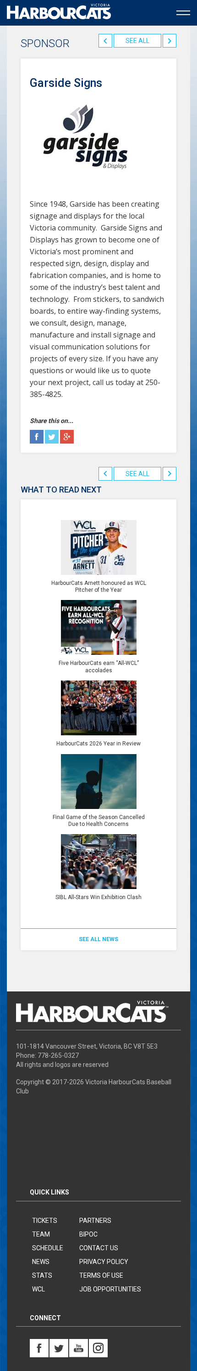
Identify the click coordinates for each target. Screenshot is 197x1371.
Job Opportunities (110, 1289)
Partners (95, 1220)
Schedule (47, 1248)
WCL (38, 1289)
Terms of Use (101, 1275)
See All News (98, 939)
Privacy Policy (103, 1261)
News (40, 1261)
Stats (42, 1275)
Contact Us (98, 1248)
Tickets (44, 1220)
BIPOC (88, 1234)
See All (137, 40)
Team (41, 1234)
